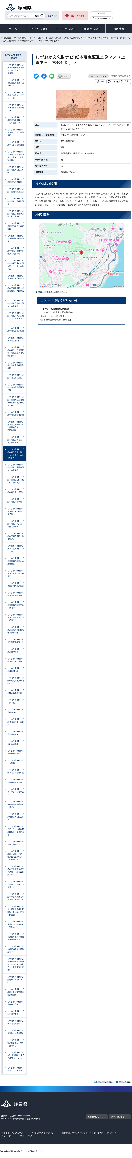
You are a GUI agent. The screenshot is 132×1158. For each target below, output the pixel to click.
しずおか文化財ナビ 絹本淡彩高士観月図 (15, 143)
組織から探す (92, 28)
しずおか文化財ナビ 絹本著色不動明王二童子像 (15, 511)
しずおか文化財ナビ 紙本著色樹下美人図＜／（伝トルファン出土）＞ (15, 317)
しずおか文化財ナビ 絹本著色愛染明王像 (15, 277)
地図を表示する (51, 292)
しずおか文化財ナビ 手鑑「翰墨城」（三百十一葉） (15, 95)
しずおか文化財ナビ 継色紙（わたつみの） (15, 979)
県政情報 (118, 28)
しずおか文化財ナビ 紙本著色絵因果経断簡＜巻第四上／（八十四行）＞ (15, 351)
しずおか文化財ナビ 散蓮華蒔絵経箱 (15, 752)
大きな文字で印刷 (120, 81)
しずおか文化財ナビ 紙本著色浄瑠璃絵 (15, 500)
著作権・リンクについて (14, 1133)
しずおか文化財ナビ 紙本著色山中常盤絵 (15, 490)
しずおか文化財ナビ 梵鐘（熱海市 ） (15, 842)
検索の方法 (52, 15)
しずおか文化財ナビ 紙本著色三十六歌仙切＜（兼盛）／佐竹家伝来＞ (15, 156)
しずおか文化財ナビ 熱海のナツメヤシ (15, 1069)
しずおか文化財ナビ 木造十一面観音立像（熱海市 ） (15, 617)
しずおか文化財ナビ (72, 38)
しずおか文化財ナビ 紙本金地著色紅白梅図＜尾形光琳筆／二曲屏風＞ (15, 69)
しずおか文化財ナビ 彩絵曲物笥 (15, 710)
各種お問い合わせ (96, 1117)
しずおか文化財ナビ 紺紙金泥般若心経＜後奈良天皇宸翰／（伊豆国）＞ (15, 855)
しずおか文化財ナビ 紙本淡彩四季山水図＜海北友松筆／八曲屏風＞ (15, 264)
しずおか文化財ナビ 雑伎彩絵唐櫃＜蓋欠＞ (15, 722)
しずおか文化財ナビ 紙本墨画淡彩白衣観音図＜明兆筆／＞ (15, 480)
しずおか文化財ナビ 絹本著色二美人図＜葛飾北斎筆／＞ (15, 524)
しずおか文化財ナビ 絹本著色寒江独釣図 (15, 413)
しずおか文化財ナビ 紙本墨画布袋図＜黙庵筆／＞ (15, 536)
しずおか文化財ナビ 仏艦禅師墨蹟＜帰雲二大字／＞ (15, 949)
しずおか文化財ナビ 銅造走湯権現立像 (15, 660)
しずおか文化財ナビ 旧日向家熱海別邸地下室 (15, 107)
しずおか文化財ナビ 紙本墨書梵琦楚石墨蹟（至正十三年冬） (15, 897)
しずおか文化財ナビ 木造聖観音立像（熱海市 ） (15, 573)
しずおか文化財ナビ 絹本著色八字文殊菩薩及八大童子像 (15, 251)
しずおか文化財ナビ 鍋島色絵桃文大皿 (15, 780)
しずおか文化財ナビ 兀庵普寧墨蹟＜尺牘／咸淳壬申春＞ (15, 937)
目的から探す (39, 28)
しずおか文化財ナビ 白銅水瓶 (15, 701)
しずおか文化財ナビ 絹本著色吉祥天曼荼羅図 (15, 132)
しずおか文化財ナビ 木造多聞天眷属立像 (15, 584)
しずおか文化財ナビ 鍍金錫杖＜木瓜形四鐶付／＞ (15, 680)
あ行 (97, 38)
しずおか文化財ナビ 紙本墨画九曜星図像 (15, 190)
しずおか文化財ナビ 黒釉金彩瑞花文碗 (15, 691)
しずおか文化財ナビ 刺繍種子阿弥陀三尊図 (15, 817)
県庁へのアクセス (119, 1117)
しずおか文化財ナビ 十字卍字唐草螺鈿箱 (15, 771)
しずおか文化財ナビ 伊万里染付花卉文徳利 (15, 792)
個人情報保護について (43, 1133)
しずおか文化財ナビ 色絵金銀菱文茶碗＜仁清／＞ (15, 804)
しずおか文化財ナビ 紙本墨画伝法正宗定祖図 (15, 226)
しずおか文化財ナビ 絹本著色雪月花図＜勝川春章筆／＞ (15, 440)
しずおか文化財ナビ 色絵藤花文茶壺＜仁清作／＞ (15, 83)
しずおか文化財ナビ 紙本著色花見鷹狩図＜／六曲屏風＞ (15, 467)
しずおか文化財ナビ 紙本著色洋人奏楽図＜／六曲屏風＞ (15, 303)
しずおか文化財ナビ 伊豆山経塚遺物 (15, 1022)
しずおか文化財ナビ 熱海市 (113, 38)
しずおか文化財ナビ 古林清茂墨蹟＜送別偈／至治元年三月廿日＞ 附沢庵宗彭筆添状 (15, 964)
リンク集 (7, 1136)
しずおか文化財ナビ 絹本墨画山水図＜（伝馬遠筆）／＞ (15, 120)
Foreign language (100, 18)
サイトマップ (26, 1136)
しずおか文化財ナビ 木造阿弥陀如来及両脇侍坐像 (15, 561)
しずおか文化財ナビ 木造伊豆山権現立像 (15, 640)
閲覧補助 (101, 13)
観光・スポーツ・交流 (31, 38)
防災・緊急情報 (77, 16)
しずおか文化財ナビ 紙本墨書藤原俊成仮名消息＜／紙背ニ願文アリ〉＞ (15, 870)
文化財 (58, 38)
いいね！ (65, 76)
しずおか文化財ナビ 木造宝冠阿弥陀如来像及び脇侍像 (15, 630)
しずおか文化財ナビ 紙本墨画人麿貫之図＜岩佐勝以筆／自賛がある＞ (15, 401)
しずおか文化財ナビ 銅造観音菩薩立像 (15, 594)
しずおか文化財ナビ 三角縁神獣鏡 (15, 1012)
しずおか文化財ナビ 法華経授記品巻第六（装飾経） (15, 924)
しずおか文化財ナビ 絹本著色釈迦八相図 (15, 329)
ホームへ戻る (125, 1082)
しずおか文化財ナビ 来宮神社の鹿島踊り (15, 1031)
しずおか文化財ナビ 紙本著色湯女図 (15, 339)
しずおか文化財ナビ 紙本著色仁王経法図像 (15, 201)
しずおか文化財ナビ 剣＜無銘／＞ (15, 761)
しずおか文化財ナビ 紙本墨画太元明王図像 (15, 238)
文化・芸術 (48, 38)
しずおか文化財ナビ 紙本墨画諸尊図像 (15, 180)
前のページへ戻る (105, 1082)
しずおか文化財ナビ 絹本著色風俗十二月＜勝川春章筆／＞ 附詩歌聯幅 (15, 426)
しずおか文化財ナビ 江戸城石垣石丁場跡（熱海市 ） (15, 1043)
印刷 (102, 81)
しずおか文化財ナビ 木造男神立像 (15, 650)
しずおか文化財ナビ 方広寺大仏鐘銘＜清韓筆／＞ (15, 884)
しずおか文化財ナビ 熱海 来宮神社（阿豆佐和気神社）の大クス (15, 1056)
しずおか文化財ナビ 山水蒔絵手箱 (15, 742)
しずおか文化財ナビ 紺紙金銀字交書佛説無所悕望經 (15, 992)
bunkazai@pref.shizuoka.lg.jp (57, 320)
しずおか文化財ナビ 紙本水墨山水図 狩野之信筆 (15, 548)
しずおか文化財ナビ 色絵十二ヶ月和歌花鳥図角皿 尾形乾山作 (15, 830)
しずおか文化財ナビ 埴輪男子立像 (15, 1003)
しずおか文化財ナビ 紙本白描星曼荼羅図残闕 (15, 387)
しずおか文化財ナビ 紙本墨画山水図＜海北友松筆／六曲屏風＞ (15, 289)
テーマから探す (66, 28)
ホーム (13, 28)
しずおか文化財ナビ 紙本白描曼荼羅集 (15, 376)
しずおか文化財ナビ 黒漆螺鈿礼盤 (15, 669)
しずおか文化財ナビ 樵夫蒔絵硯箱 (15, 732)
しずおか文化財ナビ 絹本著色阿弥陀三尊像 (15, 169)
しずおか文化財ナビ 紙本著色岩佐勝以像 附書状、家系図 (16, 213)
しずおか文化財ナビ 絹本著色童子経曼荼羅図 (15, 365)
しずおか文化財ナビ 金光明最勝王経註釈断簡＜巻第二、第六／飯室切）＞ (15, 910)
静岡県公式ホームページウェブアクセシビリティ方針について (89, 1133)
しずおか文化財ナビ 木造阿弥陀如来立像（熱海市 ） (15, 605)
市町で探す (88, 38)
